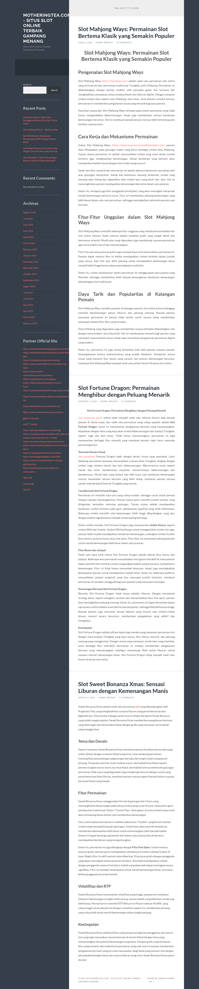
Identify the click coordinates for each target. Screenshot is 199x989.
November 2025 (31, 268)
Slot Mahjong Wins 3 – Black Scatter (40, 129)
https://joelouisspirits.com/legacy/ (39, 379)
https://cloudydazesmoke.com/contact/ (42, 360)
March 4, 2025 (86, 697)
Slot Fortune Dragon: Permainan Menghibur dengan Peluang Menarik (124, 391)
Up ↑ (151, 981)
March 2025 (29, 317)
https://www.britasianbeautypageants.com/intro (46, 348)
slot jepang (28, 483)
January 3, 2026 (87, 401)
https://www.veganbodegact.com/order (42, 456)
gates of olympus (31, 418)
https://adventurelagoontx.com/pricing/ (42, 430)
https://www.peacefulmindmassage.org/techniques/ (48, 390)
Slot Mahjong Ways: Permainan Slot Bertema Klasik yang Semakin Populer (126, 32)
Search (27, 85)
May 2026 (28, 231)
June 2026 (28, 224)
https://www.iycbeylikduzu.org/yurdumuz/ (43, 412)
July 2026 (28, 218)
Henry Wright (104, 42)
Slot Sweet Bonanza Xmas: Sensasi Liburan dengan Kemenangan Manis (123, 687)
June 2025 (28, 298)
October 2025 (30, 274)
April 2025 (28, 311)
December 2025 (31, 261)
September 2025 (31, 280)
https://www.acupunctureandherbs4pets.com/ (138, 145)
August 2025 (29, 286)
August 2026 (29, 212)
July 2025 (28, 292)
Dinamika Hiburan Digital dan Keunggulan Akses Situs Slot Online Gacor (40, 120)
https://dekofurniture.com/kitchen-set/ (42, 406)
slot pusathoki (86, 456)
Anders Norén (166, 978)
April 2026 (28, 237)
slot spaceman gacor (90, 417)
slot (137, 706)
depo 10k (27, 477)
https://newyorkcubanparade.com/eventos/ (44, 441)
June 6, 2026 (85, 42)
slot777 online (30, 424)
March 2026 (29, 243)
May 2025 (28, 305)
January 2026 (30, 255)
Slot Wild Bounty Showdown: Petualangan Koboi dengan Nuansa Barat (39, 139)
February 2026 (30, 249)
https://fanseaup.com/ (114, 81)
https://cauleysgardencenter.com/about (42, 452)
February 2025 (30, 323)
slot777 (27, 489)
